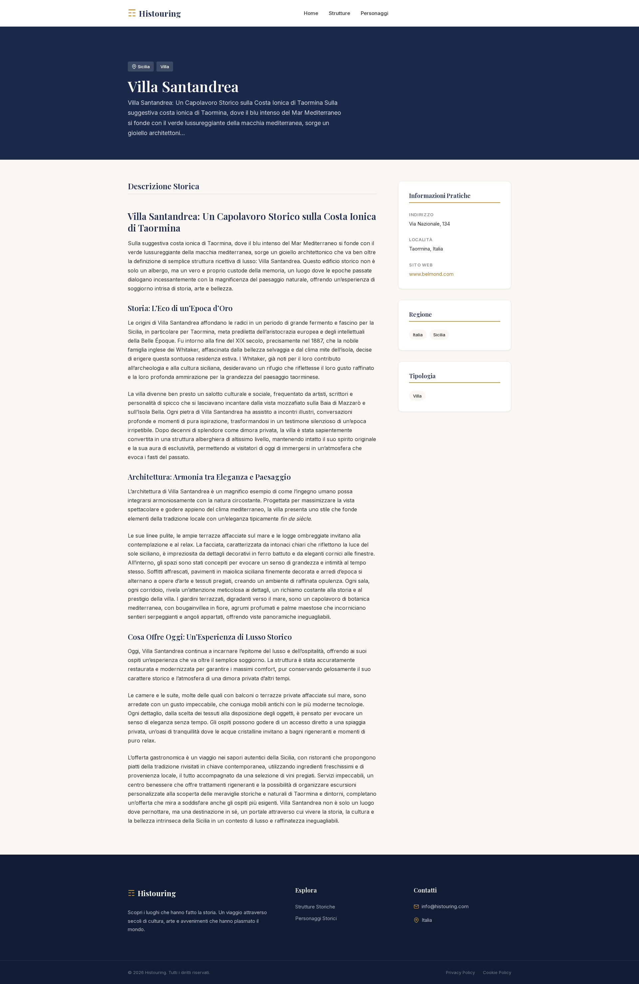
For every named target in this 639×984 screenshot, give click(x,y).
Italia (418, 334)
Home (311, 13)
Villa (417, 396)
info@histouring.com (445, 906)
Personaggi (374, 13)
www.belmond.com (431, 274)
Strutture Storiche (315, 906)
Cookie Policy (497, 972)
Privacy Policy (460, 972)
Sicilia (439, 334)
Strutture (339, 13)
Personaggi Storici (316, 918)
